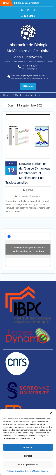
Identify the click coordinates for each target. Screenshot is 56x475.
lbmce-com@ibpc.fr (29, 69)
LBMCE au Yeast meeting (26, 3)
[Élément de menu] (22, 10)
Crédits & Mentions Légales (36, 471)
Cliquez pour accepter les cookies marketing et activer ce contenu (28, 249)
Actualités (23, 196)
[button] (51, 412)
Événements (36, 196)
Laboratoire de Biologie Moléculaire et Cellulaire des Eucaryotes (28, 51)
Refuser (28, 455)
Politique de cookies (15, 471)
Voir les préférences (28, 464)
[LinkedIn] (33, 10)
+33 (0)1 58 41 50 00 (29, 66)
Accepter (28, 447)
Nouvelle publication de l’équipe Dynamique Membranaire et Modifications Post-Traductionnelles (27, 173)
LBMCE (29, 190)
